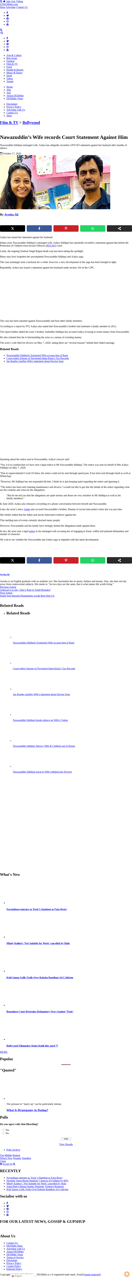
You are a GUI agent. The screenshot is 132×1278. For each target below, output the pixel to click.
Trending (26, 1158)
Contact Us (22, 7)
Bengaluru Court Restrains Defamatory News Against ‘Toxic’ (40, 1011)
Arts (13, 1)
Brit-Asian (11, 58)
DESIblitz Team (14, 98)
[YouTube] (7, 24)
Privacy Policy (13, 107)
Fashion (10, 61)
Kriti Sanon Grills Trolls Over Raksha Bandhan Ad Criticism (39, 977)
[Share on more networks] (119, 228)
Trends (9, 81)
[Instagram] (7, 21)
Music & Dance (14, 72)
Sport (9, 75)
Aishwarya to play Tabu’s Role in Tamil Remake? (25, 590)
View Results (66, 1144)
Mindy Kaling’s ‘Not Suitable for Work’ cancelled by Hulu (38, 943)
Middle (8, 1155)
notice (32, 531)
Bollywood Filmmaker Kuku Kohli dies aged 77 (32, 1045)
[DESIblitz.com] (9, 4)
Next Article (6, 592)
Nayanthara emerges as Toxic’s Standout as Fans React (36, 909)
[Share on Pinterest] (66, 228)
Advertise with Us (15, 109)
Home (9, 87)
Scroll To (7, 1164)
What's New (6, 1158)
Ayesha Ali (11, 214)
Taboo (9, 78)
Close (3, 1161)
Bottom (16, 1155)
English (18, 1276)
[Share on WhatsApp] (92, 228)
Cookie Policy (13, 1266)
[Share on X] (12, 228)
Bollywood (31, 122)
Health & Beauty (15, 69)
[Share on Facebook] (39, 228)
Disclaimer (11, 104)
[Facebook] (7, 12)
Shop (2, 7)
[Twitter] (7, 15)
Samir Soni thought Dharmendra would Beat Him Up (27, 595)
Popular (17, 1158)
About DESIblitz (15, 95)
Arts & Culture (14, 55)
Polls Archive (13, 1149)
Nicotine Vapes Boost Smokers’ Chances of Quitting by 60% (37, 1180)
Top (2, 1155)
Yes (7, 1130)
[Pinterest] (7, 18)
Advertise (11, 7)
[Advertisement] (55, 294)
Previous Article (8, 587)
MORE (4, 1052)
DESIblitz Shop (14, 1245)
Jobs (8, 1)
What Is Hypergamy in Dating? (27, 1110)
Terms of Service (15, 1257)
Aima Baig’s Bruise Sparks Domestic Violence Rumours (35, 1186)
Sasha (27, 509)
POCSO (51, 245)
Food (9, 67)
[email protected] (92, 1274)
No (7, 1133)
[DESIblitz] (0, 32)
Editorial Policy (14, 1269)
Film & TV (12, 64)
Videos (19, 1)
